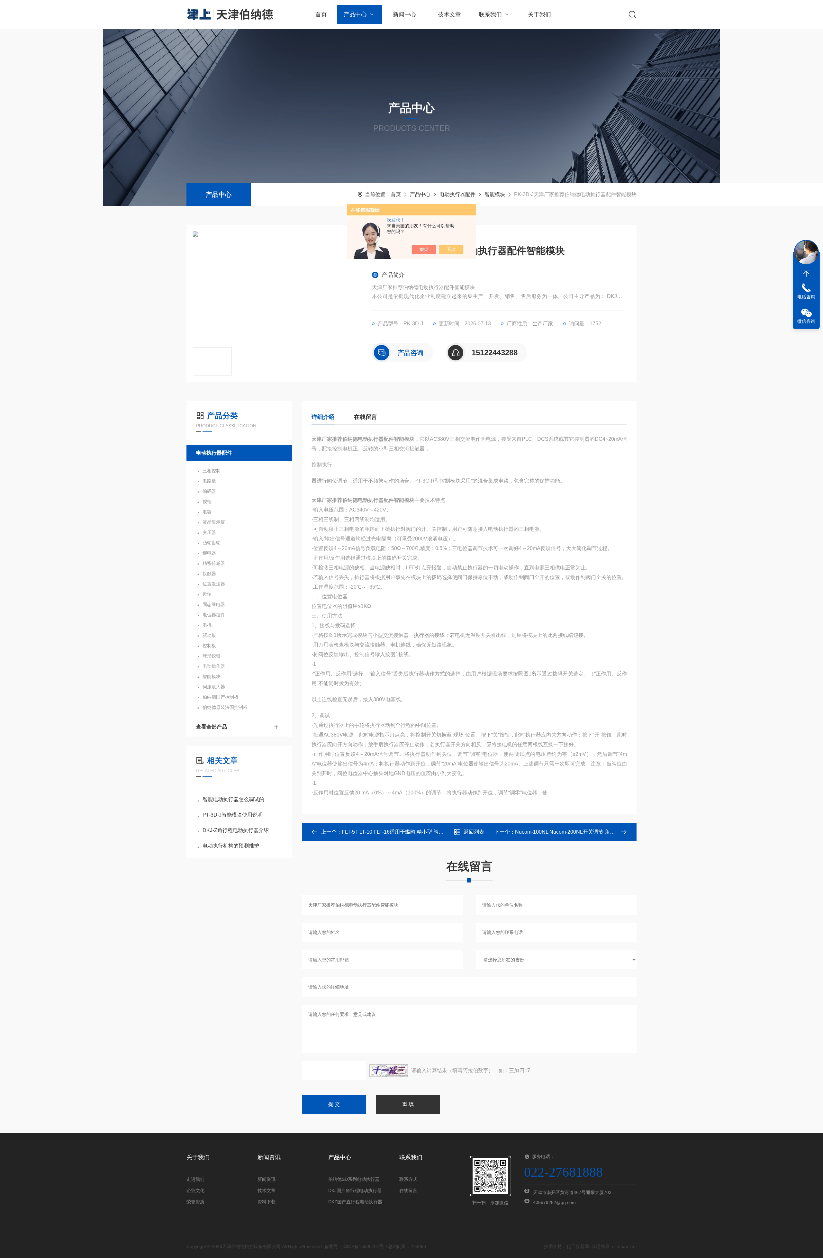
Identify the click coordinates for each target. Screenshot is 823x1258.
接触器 (209, 573)
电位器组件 (214, 614)
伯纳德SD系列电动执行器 (353, 1179)
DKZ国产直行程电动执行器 (355, 1201)
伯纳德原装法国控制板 (225, 707)
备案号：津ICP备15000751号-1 (356, 1246)
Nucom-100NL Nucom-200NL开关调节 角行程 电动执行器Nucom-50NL (596, 832)
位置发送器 (214, 583)
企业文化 (195, 1190)
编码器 (209, 491)
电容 (207, 511)
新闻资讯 (267, 1179)
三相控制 (212, 470)
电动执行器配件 (457, 194)
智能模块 (494, 194)
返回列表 (474, 832)
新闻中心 (404, 14)
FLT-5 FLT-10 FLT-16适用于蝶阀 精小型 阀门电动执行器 (405, 832)
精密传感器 (214, 563)
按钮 (207, 501)
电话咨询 (806, 296)
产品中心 (355, 14)
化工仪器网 (577, 1246)
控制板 (209, 645)
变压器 (209, 532)
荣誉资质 (195, 1201)
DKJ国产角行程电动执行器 (355, 1190)
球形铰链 (212, 655)
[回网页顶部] (806, 273)
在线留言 (365, 417)
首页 (321, 14)
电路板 (209, 481)
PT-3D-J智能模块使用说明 (233, 815)
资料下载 (267, 1201)
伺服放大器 (214, 686)
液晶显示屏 (214, 522)
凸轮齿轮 (212, 542)
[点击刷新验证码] (388, 1070)
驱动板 (209, 635)
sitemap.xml (624, 1246)
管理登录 (601, 1246)
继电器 (209, 553)
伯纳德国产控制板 (221, 697)
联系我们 (490, 14)
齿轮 (207, 594)
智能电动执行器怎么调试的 (233, 799)
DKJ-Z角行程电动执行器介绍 (236, 830)
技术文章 (449, 14)
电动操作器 (214, 666)
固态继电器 (214, 604)
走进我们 (195, 1179)
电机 (207, 625)
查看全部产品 (211, 726)
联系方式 (408, 1179)
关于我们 (539, 14)
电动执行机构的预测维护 (231, 845)
